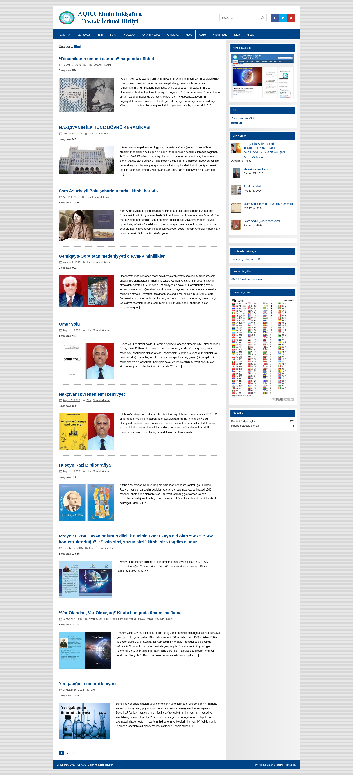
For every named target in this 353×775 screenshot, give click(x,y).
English (236, 122)
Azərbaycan (84, 34)
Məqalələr (130, 34)
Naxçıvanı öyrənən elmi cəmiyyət (92, 394)
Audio (202, 34)
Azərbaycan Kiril (242, 118)
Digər (237, 34)
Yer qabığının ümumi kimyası (87, 683)
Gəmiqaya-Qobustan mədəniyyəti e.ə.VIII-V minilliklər (112, 256)
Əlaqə (250, 34)
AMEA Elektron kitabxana (246, 279)
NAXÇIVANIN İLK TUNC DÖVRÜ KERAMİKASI (104, 127)
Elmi (89, 65)
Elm (100, 34)
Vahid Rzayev (137, 619)
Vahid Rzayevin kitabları (160, 619)
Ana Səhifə (63, 34)
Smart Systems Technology (281, 764)
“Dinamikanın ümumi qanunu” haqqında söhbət (106, 58)
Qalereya (172, 34)
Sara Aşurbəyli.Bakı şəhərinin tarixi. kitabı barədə (108, 191)
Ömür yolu (69, 324)
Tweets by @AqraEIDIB (245, 259)
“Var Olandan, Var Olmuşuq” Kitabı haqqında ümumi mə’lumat (121, 612)
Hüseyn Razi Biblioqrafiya (85, 465)
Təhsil (113, 34)
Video (188, 34)
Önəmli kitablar (151, 34)
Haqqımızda (220, 34)
